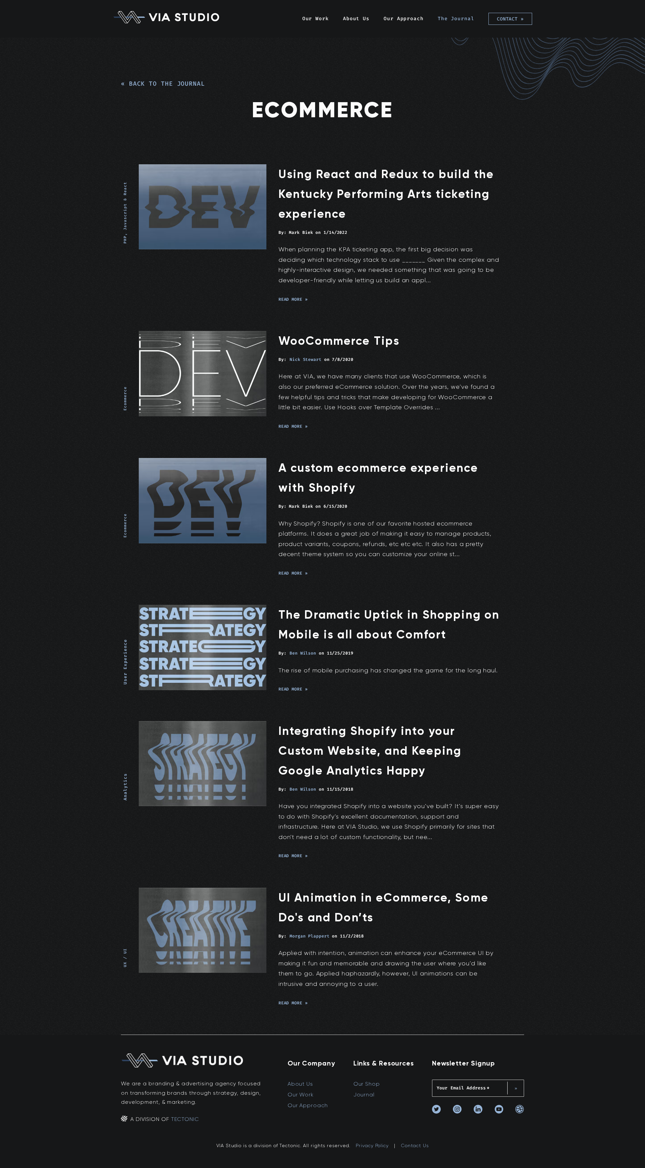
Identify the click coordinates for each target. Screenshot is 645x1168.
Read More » (293, 299)
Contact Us (415, 1145)
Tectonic (185, 1119)
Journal (364, 1094)
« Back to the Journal (163, 84)
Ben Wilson (303, 653)
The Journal (456, 18)
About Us (356, 18)
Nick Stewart (305, 359)
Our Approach (404, 18)
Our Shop (366, 1084)
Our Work (315, 18)
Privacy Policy (372, 1145)
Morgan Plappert (310, 936)
